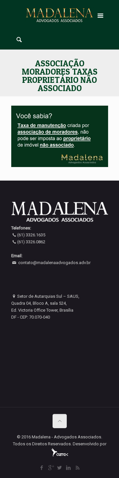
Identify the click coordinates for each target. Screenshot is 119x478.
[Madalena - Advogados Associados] (59, 15)
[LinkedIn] (68, 468)
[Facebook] (41, 468)
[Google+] (50, 468)
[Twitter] (59, 468)
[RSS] (77, 468)
